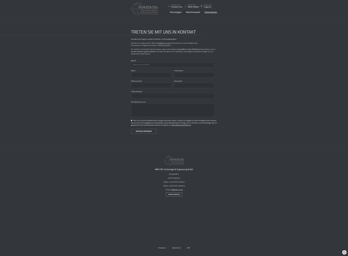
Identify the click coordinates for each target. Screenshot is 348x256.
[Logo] (144, 9)
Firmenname (179, 71)
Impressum (162, 248)
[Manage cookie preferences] (344, 252)
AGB (188, 248)
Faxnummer (178, 81)
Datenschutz (176, 248)
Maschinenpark (193, 12)
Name (133, 71)
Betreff (133, 61)
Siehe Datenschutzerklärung (180, 125)
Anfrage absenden (144, 131)
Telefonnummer (136, 81)
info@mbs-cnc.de (163, 43)
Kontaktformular (174, 194)
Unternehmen (211, 12)
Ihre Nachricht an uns (138, 102)
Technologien (176, 12)
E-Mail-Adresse (137, 91)
